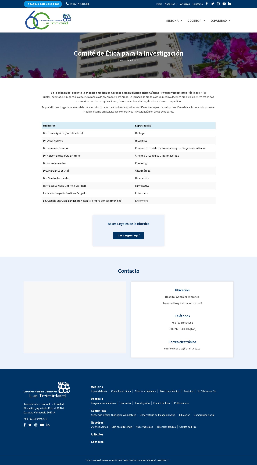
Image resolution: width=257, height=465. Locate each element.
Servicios (188, 391)
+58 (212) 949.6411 (79, 4)
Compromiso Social (204, 415)
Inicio (159, 4)
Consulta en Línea (121, 391)
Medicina (172, 21)
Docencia (194, 21)
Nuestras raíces (144, 426)
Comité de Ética (161, 403)
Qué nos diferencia (122, 426)
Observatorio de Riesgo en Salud (157, 415)
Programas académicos (103, 403)
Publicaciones (181, 403)
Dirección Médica (166, 426)
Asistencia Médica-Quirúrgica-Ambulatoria (113, 415)
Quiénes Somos (99, 426)
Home (122, 60)
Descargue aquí (128, 235)
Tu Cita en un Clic (207, 391)
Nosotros (170, 4)
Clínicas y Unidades (145, 391)
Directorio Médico (169, 391)
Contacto (197, 4)
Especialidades (99, 391)
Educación (125, 403)
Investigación (142, 403)
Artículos (185, 4)
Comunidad (218, 21)
